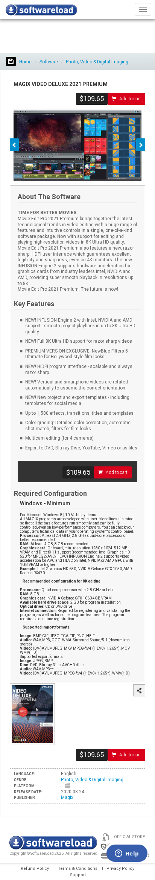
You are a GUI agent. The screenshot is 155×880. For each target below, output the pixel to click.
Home (25, 61)
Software (49, 61)
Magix (67, 797)
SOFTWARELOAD (41, 11)
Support (78, 874)
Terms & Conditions (77, 868)
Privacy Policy (120, 868)
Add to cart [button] (130, 98)
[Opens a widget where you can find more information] (126, 854)
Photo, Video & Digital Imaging (97, 61)
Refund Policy (35, 868)
